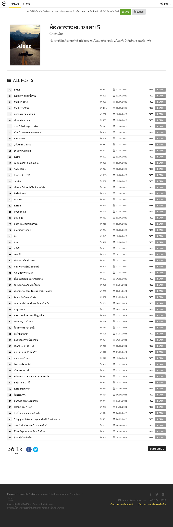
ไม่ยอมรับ (139, 11)
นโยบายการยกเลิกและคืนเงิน (152, 504)
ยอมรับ (125, 11)
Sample (44, 493)
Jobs (10, 498)
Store (26, 4)
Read (160, 89)
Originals (23, 493)
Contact (76, 493)
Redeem (55, 493)
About (65, 493)
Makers (15, 4)
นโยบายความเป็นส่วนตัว (87, 11)
